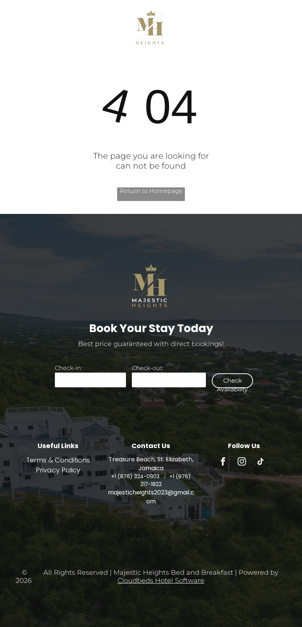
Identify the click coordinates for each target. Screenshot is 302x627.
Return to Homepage (151, 190)
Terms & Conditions (58, 460)
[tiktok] (260, 462)
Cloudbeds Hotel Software (160, 581)
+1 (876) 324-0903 (135, 476)
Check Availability (232, 382)
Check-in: (68, 367)
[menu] (16, 12)
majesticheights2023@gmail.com (151, 497)
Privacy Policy (58, 470)
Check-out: (148, 367)
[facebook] (223, 462)
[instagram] (241, 462)
